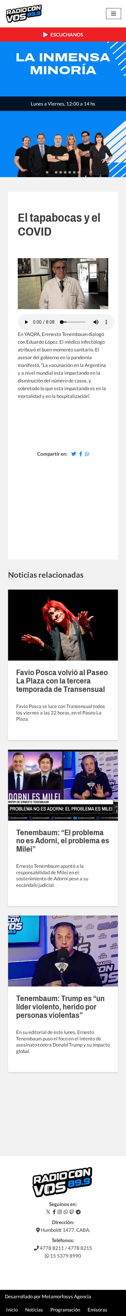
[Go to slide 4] (60, 172)
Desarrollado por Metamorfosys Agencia (48, 1296)
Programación (65, 1309)
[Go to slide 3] (56, 172)
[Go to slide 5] (65, 172)
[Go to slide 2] (51, 172)
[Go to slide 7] (74, 172)
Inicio (12, 1309)
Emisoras (97, 1309)
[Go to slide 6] (69, 172)
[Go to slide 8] (79, 172)
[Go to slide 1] (47, 172)
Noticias (34, 1309)
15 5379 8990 (65, 1256)
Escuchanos (65, 34)
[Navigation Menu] (113, 13)
